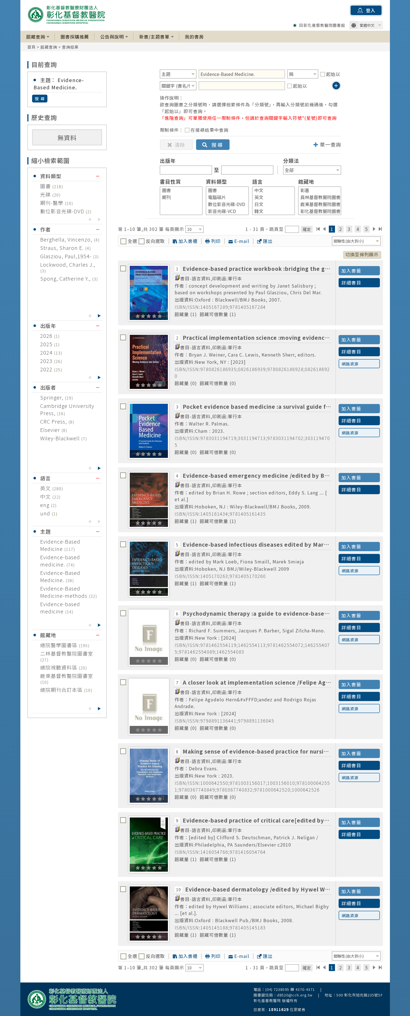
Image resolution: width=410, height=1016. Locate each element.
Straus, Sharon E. (62, 247)
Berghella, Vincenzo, (67, 239)
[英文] (271, 197)
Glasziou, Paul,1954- (66, 256)
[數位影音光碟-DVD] (225, 204)
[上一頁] (324, 229)
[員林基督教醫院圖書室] (317, 197)
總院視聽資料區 (59, 667)
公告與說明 (112, 36)
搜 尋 (40, 98)
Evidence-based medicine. (60, 560)
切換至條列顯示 (361, 254)
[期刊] (178, 197)
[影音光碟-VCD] (225, 211)
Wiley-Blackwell (60, 438)
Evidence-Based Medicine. (60, 576)
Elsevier (50, 429)
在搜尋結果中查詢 (209, 129)
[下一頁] (374, 229)
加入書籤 (351, 270)
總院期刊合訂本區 (62, 689)
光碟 (46, 194)
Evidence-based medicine (60, 607)
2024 (47, 352)
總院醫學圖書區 (59, 645)
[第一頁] (318, 229)
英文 (46, 488)
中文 (46, 496)
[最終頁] (380, 229)
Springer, (52, 397)
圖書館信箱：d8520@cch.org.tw (283, 995)
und (46, 513)
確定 (307, 229)
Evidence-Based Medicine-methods (64, 592)
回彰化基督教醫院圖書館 (322, 25)
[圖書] (178, 190)
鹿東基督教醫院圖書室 (66, 675)
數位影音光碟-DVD (63, 211)
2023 (47, 360)
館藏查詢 (35, 36)
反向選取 (154, 241)
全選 (132, 241)
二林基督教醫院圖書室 (66, 653)
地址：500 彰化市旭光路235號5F (354, 995)
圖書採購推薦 (75, 36)
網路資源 (350, 364)
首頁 (31, 47)
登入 (370, 10)
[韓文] (271, 211)
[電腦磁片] (225, 197)
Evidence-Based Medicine (60, 545)
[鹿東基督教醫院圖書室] (317, 204)
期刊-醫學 (52, 202)
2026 (47, 335)
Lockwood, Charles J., (67, 264)
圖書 (46, 186)
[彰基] (317, 190)
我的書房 (194, 36)
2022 (47, 369)
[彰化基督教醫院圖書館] (317, 211)
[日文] (271, 204)
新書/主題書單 (154, 36)
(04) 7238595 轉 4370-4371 (290, 989)
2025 (47, 344)
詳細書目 (351, 282)
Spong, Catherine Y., (66, 278)
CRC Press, (54, 421)
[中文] (271, 190)
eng (45, 504)
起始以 (333, 74)
